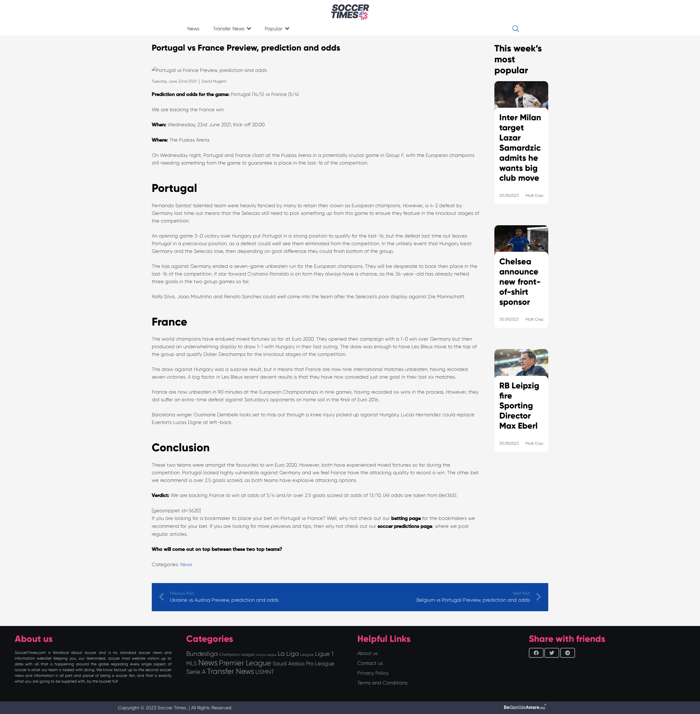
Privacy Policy (373, 673)
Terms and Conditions (382, 683)
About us (367, 653)
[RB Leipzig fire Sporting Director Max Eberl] (521, 407)
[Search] (515, 29)
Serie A (196, 671)
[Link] (350, 12)
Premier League (245, 663)
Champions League (236, 654)
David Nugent (214, 81)
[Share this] (536, 653)
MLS (191, 663)
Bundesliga (202, 653)
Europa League (266, 655)
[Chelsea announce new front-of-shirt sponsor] (521, 283)
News (186, 564)
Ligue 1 (324, 653)
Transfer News (230, 671)
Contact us (370, 663)
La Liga (288, 653)
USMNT (264, 672)
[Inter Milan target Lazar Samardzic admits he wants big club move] (521, 149)
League (307, 654)
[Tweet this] (551, 653)
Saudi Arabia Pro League (303, 663)
